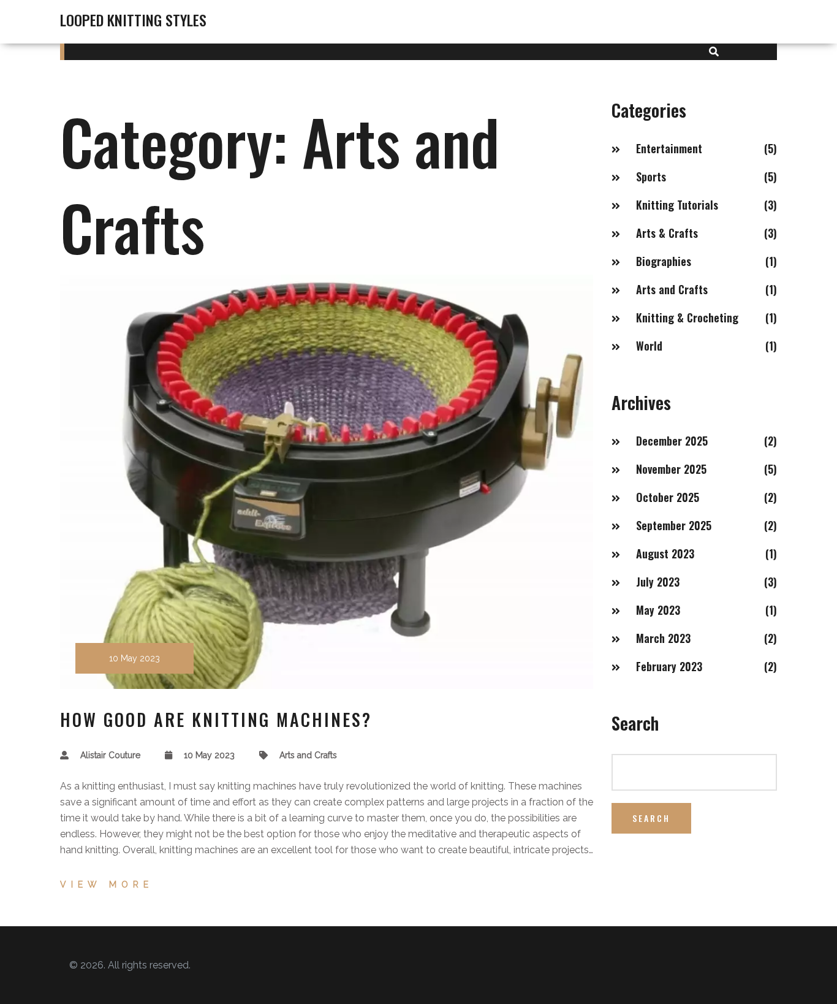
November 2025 (671, 469)
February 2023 (669, 666)
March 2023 (663, 638)
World (649, 346)
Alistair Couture (110, 755)
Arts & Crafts (667, 233)
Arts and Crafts (308, 755)
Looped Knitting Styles (133, 20)
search (651, 818)
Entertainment (669, 148)
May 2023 (658, 610)
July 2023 (658, 582)
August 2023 (665, 553)
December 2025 (672, 441)
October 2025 (667, 497)
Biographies (663, 261)
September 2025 (673, 525)
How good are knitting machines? (216, 719)
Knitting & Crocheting (687, 317)
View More (106, 884)
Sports (651, 176)
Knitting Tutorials (677, 205)
